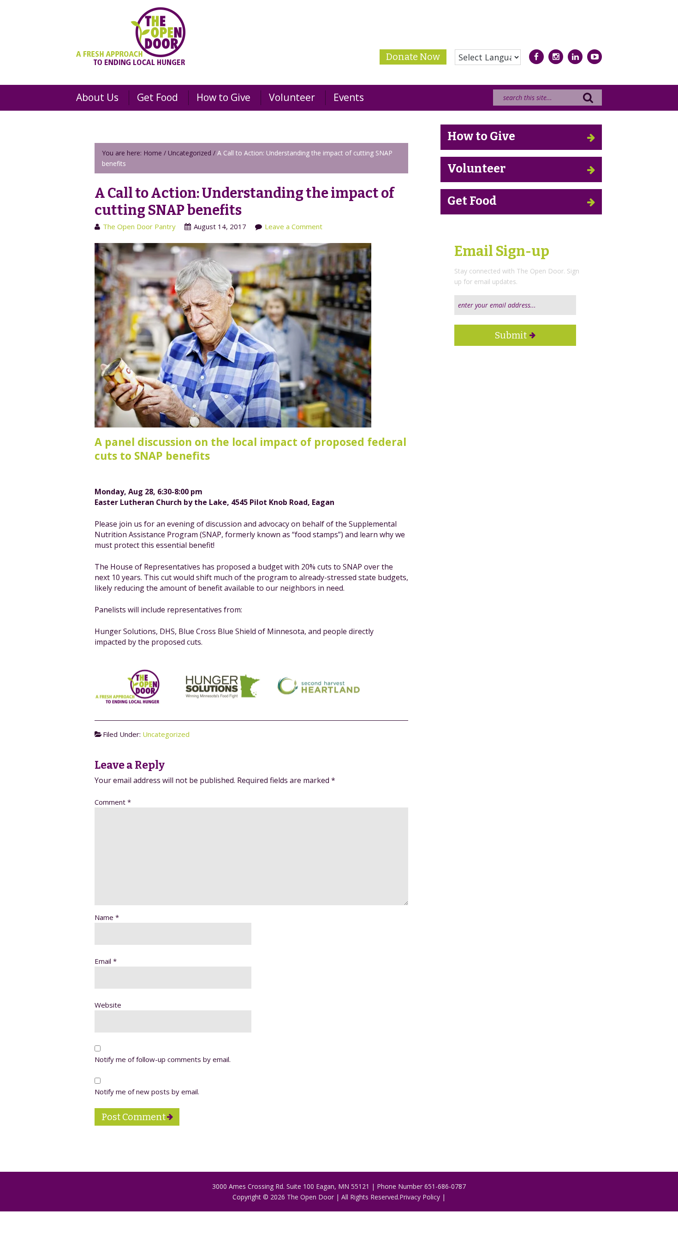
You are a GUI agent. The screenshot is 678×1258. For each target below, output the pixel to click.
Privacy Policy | (422, 1197)
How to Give (481, 136)
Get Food (472, 201)
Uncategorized (166, 734)
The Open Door (131, 36)
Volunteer (476, 169)
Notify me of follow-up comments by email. (163, 1059)
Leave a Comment (293, 226)
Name (107, 917)
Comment (113, 802)
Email (106, 961)
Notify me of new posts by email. (147, 1091)
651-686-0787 (445, 1186)
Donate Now (413, 56)
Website (108, 1004)
